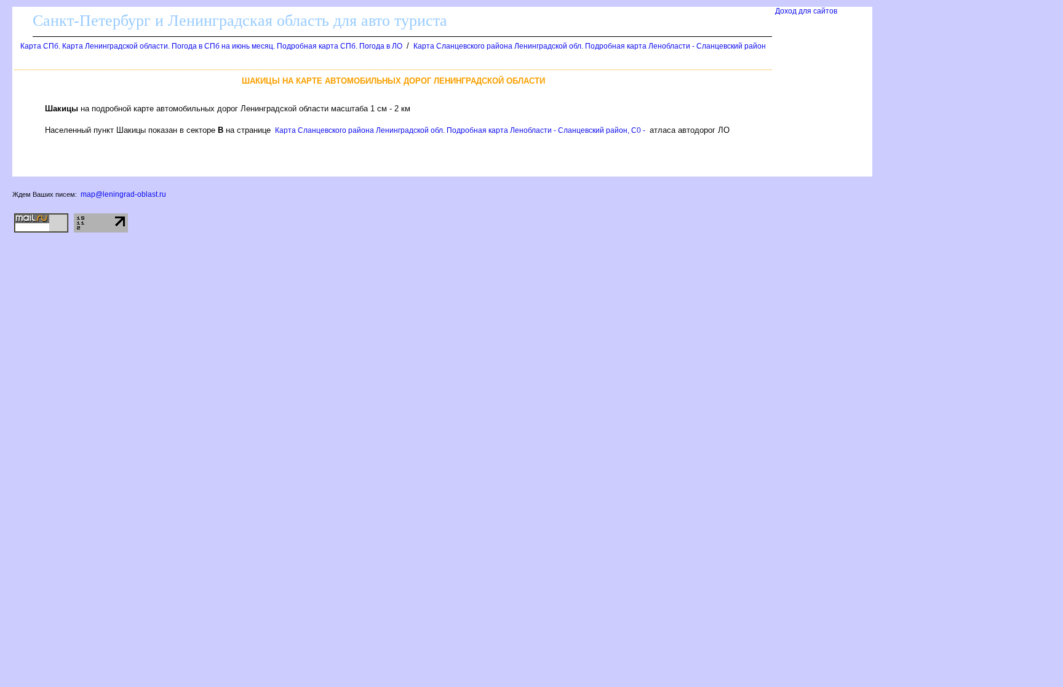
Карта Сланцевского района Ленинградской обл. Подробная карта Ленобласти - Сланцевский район (589, 46)
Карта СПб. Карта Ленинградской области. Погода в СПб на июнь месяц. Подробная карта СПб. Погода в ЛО (211, 46)
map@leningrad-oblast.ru (123, 194)
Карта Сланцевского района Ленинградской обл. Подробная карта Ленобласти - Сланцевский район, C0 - (460, 130)
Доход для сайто (806, 11)
